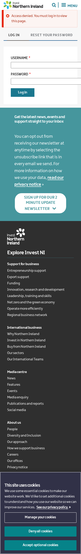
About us (14, 423)
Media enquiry (17, 397)
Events (12, 391)
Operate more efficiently (25, 309)
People (12, 429)
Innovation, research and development (36, 290)
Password (19, 74)
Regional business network (27, 315)
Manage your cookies (40, 517)
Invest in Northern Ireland (26, 340)
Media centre (17, 372)
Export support (18, 277)
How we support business (26, 448)
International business (24, 328)
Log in (14, 35)
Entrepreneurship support (26, 271)
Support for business (23, 264)
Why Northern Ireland (23, 334)
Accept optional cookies (40, 545)
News (11, 378)
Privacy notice (17, 467)
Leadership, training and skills (29, 296)
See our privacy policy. (52, 507)
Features (13, 385)
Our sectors (15, 353)
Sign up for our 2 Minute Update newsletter (40, 203)
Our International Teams (25, 359)
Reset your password (52, 35)
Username (19, 58)
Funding (13, 283)
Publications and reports (25, 404)
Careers (12, 455)
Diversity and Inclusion (24, 435)
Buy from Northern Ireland (26, 347)
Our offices (15, 461)
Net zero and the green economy (31, 302)
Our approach (17, 442)
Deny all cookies (40, 531)
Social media (16, 410)
